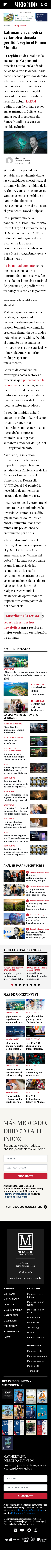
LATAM (31, 101)
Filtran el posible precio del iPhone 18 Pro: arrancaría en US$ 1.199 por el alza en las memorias (15, 773)
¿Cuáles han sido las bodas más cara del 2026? (38, 710)
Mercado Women (36, 1361)
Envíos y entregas (37, 1521)
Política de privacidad (13, 1521)
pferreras (20, 158)
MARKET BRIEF (11, 1315)
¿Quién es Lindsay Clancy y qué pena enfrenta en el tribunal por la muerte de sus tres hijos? (16, 827)
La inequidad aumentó (19, 265)
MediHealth (33, 1322)
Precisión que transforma (11, 742)
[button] (12, 985)
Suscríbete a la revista (22, 616)
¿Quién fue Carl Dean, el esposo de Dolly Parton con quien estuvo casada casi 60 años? (16, 812)
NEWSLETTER (34, 1345)
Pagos (25, 1521)
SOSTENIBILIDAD (12, 1331)
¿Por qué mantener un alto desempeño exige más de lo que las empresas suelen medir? (36, 895)
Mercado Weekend (37, 1356)
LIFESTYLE (9, 1304)
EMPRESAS (9, 1294)
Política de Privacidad (15, 1196)
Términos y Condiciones (17, 1193)
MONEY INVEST (11, 1299)
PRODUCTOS (33, 1288)
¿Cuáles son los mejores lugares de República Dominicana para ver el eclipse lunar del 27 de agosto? (16, 800)
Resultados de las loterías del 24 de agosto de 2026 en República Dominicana (16, 785)
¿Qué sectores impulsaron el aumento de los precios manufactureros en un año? (25, 675)
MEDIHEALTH (10, 1320)
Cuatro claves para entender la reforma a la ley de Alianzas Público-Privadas (15, 1075)
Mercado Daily (34, 1351)
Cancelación (9, 1524)
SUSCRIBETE (25, 1176)
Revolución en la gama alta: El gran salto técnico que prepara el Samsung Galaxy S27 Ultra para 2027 (16, 841)
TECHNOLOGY (11, 1326)
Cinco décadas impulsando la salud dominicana (14, 730)
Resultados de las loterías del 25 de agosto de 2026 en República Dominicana (16, 853)
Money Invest (19, 25)
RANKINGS (9, 1288)
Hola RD (31, 1332)
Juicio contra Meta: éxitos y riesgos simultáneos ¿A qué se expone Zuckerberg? (36, 937)
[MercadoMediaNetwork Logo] (25, 1244)
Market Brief (33, 1317)
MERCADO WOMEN (13, 1310)
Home (7, 25)
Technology (33, 1327)
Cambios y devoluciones (25, 1524)
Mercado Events (35, 1337)
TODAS (7, 1337)
